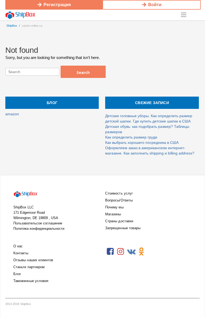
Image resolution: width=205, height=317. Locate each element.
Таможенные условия (30, 281)
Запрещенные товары (122, 228)
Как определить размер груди (131, 137)
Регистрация (57, 4)
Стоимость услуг (119, 193)
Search (83, 72)
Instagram (120, 251)
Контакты (21, 253)
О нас (18, 246)
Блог (17, 274)
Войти (154, 4)
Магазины (113, 214)
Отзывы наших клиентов (33, 260)
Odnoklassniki (141, 251)
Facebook (110, 251)
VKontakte (131, 251)
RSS (152, 251)
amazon (12, 114)
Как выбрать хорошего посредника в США (142, 142)
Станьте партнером (29, 267)
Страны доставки (119, 221)
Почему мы (114, 207)
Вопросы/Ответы (119, 200)
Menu (184, 15)
